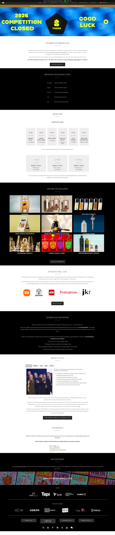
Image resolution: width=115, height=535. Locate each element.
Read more (69, 1)
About (45, 2)
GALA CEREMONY (64, 2)
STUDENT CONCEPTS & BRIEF (57, 253)
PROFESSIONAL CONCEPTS (24, 253)
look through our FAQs (20, 466)
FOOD (56, 214)
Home (39, 2)
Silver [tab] (46, 365)
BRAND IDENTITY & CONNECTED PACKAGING (57, 233)
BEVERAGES (25, 214)
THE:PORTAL (93, 2)
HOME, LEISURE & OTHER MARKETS (25, 233)
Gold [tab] (41, 365)
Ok (65, 1)
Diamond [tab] (28, 365)
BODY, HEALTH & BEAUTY (89, 214)
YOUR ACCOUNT (83, 2)
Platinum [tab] (35, 365)
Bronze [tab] (52, 365)
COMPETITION (53, 2)
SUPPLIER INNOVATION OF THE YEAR (89, 253)
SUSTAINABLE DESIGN (89, 233)
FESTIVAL (74, 2)
